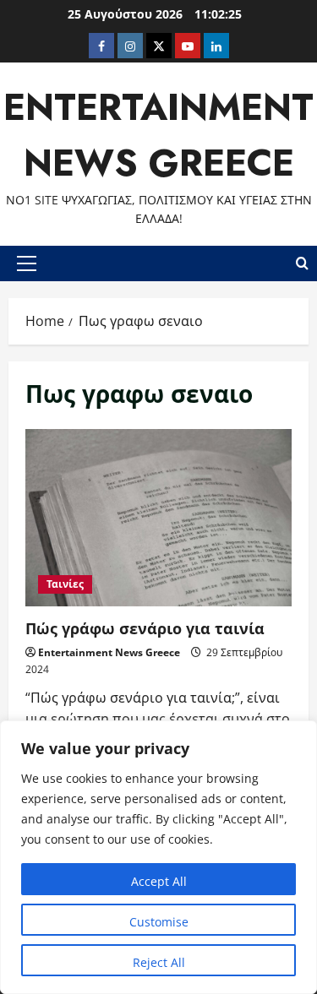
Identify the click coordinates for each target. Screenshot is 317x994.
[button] (26, 263)
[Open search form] (302, 263)
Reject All (159, 962)
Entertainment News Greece (109, 652)
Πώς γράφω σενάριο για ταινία (158, 517)
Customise (159, 922)
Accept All (159, 881)
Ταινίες (65, 584)
